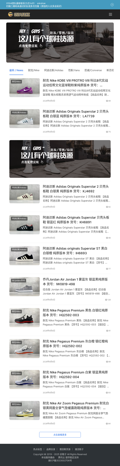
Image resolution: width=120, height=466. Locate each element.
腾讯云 (61, 457)
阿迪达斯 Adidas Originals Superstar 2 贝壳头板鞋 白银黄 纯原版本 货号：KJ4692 (76, 189)
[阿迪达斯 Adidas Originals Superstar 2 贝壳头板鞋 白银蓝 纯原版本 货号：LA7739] (24, 118)
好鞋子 (63, 454)
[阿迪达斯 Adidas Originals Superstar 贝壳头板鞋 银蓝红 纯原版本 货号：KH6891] (24, 224)
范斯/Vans (74, 70)
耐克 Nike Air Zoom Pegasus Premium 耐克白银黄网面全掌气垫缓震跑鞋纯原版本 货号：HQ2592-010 (76, 405)
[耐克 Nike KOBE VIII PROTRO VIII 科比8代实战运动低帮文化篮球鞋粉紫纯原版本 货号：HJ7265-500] (24, 87)
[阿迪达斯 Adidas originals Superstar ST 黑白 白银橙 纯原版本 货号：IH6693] (24, 255)
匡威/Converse (93, 70)
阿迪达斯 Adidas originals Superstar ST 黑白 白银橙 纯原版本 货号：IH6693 (75, 251)
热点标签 (37, 449)
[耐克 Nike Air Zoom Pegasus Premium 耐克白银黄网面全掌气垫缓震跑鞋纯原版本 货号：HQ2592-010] (24, 410)
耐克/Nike (33, 70)
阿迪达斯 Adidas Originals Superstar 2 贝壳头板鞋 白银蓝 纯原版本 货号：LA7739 (76, 114)
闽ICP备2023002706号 (60, 460)
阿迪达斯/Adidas (53, 70)
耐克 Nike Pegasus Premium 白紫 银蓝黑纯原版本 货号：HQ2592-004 (75, 374)
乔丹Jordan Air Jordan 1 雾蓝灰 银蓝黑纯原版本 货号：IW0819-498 (75, 282)
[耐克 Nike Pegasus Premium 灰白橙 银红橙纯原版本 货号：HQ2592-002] (24, 348)
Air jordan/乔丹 (18, 280)
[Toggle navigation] (110, 14)
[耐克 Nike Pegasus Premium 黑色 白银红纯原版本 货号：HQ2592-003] (24, 317)
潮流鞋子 (79, 449)
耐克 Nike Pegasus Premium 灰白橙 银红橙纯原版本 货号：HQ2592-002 (75, 343)
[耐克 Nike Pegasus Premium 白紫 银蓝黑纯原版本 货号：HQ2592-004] (24, 379)
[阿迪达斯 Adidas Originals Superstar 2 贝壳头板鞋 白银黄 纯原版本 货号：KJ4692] (24, 193)
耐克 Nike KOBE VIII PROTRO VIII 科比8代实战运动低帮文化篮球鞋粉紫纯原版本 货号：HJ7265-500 (75, 83)
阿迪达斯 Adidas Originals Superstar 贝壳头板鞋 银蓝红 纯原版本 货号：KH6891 (76, 220)
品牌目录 (50, 449)
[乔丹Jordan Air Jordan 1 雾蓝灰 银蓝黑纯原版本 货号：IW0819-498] (24, 286)
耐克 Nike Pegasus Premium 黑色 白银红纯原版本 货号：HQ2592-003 (75, 313)
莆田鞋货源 (65, 449)
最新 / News (16, 70)
